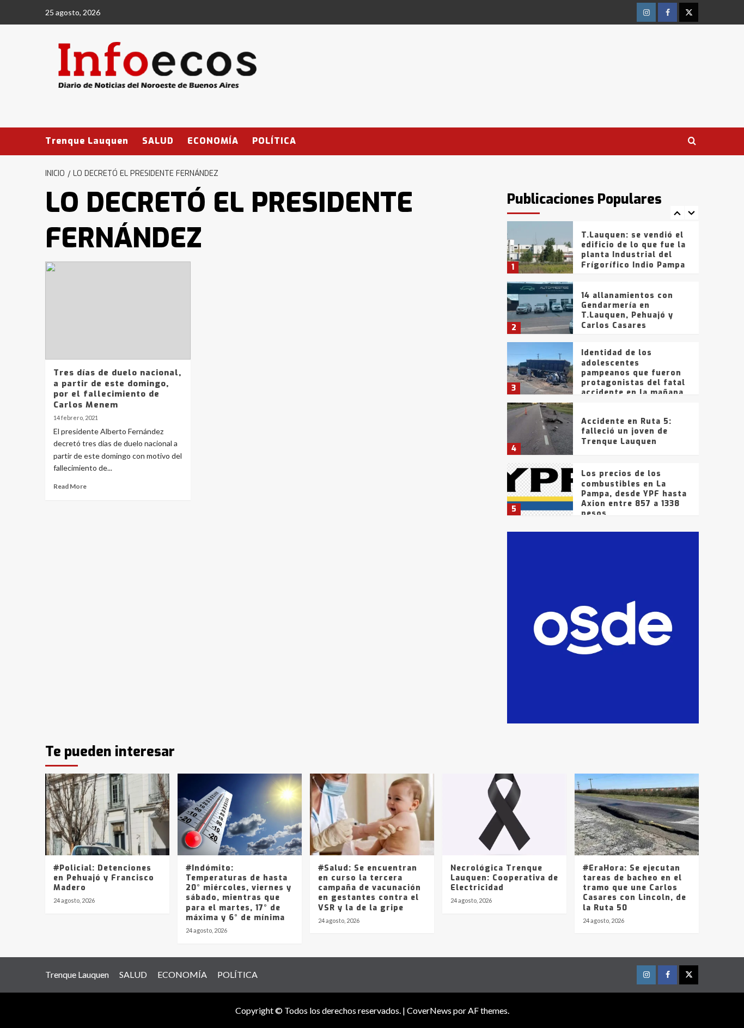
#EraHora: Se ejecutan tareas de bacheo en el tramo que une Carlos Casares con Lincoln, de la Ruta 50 (634, 888)
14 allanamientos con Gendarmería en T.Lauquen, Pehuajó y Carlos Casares (627, 310)
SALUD (158, 141)
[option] (603, 251)
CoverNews (429, 1010)
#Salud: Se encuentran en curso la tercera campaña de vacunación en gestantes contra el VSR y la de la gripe (369, 888)
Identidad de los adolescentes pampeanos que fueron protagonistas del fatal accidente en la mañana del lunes (633, 377)
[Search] (692, 141)
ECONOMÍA (213, 141)
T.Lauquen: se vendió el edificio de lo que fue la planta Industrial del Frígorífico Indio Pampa (633, 250)
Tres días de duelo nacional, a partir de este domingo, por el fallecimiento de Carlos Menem (117, 388)
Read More (70, 486)
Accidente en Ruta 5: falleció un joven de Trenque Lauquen (626, 431)
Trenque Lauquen (87, 141)
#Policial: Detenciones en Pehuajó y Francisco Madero (103, 878)
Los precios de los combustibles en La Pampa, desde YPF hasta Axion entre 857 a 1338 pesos (634, 494)
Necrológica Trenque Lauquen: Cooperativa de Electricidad (504, 878)
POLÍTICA (274, 141)
